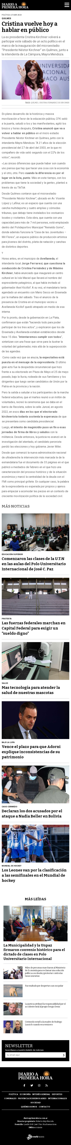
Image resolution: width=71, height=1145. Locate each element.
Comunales (10, 1098)
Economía (25, 1094)
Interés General (41, 1094)
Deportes (57, 1094)
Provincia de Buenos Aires (32, 1098)
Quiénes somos (29, 1107)
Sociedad (36, 1103)
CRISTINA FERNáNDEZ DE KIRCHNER (54, 103)
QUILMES (34, 103)
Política (13, 1094)
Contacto (44, 1107)
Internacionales (57, 1098)
